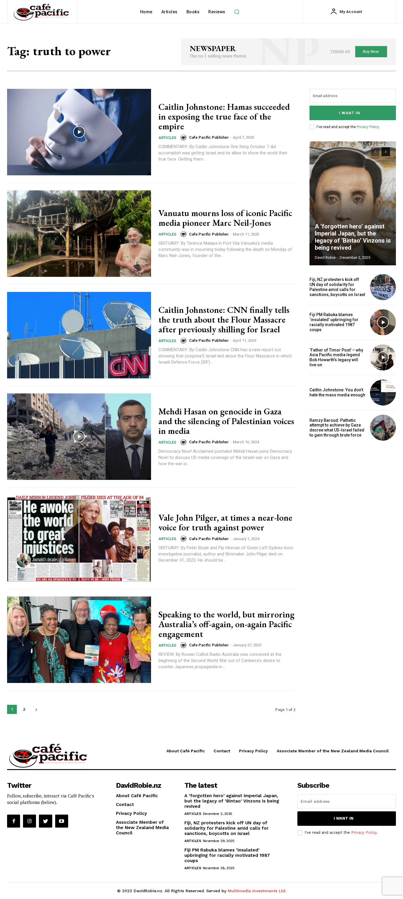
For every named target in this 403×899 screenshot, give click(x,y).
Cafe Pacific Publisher (209, 137)
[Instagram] (29, 821)
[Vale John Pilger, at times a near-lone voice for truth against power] (79, 538)
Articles (167, 137)
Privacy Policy (368, 127)
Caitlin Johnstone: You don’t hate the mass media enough (337, 392)
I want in (349, 113)
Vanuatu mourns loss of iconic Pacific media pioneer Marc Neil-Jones (225, 217)
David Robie (325, 257)
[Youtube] (61, 821)
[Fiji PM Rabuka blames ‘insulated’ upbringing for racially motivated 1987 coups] (383, 322)
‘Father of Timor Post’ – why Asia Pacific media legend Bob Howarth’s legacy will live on (336, 357)
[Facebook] (13, 821)
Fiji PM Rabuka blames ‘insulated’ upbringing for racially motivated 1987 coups (333, 322)
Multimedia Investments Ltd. (257, 890)
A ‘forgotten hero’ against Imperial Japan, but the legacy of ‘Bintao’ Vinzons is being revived (353, 237)
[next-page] (36, 709)
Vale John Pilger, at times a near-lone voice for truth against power (225, 522)
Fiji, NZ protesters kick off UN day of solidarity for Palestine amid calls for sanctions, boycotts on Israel (337, 287)
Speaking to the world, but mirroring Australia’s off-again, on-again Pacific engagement (226, 624)
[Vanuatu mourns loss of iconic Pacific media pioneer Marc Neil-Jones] (79, 233)
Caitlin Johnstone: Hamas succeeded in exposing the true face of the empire (224, 116)
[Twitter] (45, 821)
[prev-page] (375, 151)
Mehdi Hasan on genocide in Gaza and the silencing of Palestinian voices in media (226, 421)
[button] (237, 11)
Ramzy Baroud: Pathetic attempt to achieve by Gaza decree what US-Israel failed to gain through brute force (336, 427)
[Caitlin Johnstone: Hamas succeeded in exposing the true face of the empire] (79, 132)
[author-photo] (184, 137)
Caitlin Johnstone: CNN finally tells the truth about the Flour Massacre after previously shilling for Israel (223, 319)
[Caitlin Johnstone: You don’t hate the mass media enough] (383, 393)
